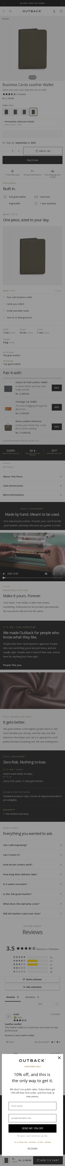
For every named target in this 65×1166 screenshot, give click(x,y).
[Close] (59, 1058)
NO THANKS (32, 1148)
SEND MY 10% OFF (32, 1128)
